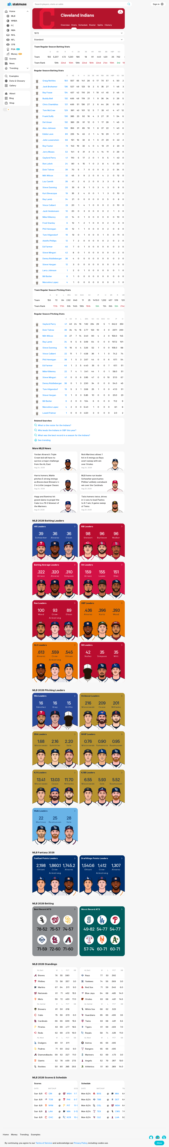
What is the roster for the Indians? (54, 425)
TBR (99, 1099)
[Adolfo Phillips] (37, 241)
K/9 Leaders (40, 772)
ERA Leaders (40, 734)
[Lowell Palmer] (37, 413)
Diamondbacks (45, 1054)
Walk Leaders (41, 810)
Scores (12, 58)
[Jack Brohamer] (37, 87)
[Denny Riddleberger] (37, 259)
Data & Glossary (17, 80)
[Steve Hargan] (37, 265)
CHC (51, 1117)
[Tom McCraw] (37, 111)
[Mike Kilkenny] (37, 217)
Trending (24, 1134)
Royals (88, 1032)
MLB (13, 15)
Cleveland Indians (77, 15)
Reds (40, 1032)
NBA (13, 30)
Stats (74, 24)
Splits (100, 24)
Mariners (89, 1054)
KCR (69, 1117)
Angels (88, 1060)
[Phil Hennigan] (37, 229)
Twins (88, 1020)
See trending (44, 440)
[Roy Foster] (37, 146)
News (12, 63)
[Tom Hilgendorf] (37, 235)
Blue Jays (90, 993)
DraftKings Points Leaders (94, 858)
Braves (41, 975)
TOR (51, 1099)
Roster (92, 24)
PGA (13, 49)
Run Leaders (40, 603)
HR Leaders (40, 526)
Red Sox (89, 987)
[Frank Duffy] (37, 116)
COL (99, 1105)
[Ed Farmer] (37, 247)
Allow (159, 1142)
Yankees (89, 981)
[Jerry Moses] (37, 152)
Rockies (42, 1066)
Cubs (40, 1015)
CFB (13, 44)
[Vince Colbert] (37, 205)
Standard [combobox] (38, 39)
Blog (11, 98)
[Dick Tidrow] (37, 170)
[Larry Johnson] (37, 271)
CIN (50, 1093)
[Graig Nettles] (37, 81)
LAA (51, 1111)
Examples (14, 76)
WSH (69, 1093)
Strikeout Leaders (90, 695)
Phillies (41, 981)
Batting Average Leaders (46, 564)
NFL (13, 39)
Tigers (88, 1026)
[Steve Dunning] (37, 188)
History (108, 24)
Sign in (156, 4)
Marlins (41, 987)
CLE (99, 1117)
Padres (41, 1048)
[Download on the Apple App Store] (151, 1138)
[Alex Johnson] (37, 128)
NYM (51, 1105)
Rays (87, 975)
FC (12, 25)
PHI (68, 1099)
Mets (40, 999)
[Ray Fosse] (37, 93)
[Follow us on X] (164, 1137)
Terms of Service (44, 1142)
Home (6, 1134)
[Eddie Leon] (37, 134)
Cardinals (42, 1020)
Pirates (41, 1026)
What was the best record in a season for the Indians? (64, 435)
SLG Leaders (40, 645)
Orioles (88, 999)
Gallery (12, 85)
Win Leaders (40, 695)
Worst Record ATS (90, 909)
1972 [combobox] (36, 33)
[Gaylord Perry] (37, 158)
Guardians (90, 1015)
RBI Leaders (87, 526)
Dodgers (42, 1042)
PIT (68, 1105)
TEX (99, 1111)
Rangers (89, 1048)
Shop (11, 102)
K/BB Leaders (88, 772)
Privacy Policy (80, 1142)
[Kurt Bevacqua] (37, 194)
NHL (13, 34)
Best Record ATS (42, 909)
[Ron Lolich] (37, 164)
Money (14, 53)
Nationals (42, 993)
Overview (65, 24)
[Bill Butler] (37, 277)
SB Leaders (87, 645)
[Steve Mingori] (37, 253)
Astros (88, 1042)
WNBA (14, 20)
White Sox (90, 1009)
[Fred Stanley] (37, 223)
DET (117, 1099)
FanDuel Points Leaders (46, 858)
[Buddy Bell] (37, 99)
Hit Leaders (87, 564)
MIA (69, 1111)
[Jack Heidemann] (37, 211)
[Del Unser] (37, 122)
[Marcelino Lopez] (37, 282)
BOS (99, 1093)
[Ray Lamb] (37, 199)
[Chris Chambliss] (37, 105)
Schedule (83, 24)
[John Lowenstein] (37, 140)
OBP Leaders (87, 603)
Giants (41, 1060)
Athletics (89, 1066)
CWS (117, 1111)
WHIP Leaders (88, 734)
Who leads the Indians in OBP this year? (57, 430)
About (12, 93)
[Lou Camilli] (37, 182)
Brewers (42, 1009)
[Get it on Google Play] (158, 1138)
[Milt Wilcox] (37, 176)
